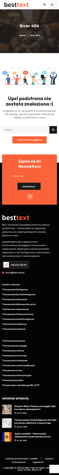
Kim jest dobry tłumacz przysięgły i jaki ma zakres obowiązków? (35, 408)
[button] (52, 4)
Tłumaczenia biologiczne (15, 289)
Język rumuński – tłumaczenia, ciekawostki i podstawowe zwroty (32, 435)
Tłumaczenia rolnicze (13, 350)
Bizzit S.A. (37, 469)
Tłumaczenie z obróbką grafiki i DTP (21, 385)
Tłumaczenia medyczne (14, 324)
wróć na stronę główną (29, 139)
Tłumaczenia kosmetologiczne (18, 319)
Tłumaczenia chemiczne (14, 299)
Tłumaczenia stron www (14, 355)
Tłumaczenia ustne (12, 370)
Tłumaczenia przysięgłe (14, 346)
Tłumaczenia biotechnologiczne (18, 294)
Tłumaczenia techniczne (14, 360)
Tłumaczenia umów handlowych (18, 365)
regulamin (38, 462)
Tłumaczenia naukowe (14, 329)
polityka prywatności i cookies (22, 458)
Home (22, 35)
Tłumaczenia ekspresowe (15, 309)
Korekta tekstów (11, 284)
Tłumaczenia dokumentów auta (18, 304)
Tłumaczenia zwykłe (12, 380)
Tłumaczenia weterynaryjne (16, 375)
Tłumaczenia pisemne (13, 341)
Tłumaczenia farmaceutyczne (17, 314)
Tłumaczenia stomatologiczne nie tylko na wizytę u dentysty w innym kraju (35, 421)
